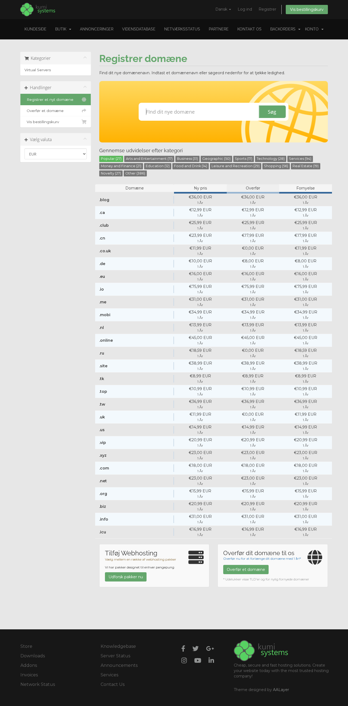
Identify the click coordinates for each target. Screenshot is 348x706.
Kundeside (35, 29)
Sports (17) (243, 159)
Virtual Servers (37, 70)
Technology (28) (271, 159)
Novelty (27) (111, 173)
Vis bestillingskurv (307, 9)
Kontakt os (249, 29)
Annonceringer (96, 29)
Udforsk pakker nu (125, 576)
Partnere (219, 29)
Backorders (284, 29)
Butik (62, 29)
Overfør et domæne (44, 110)
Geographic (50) (216, 159)
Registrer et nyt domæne (48, 99)
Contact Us (113, 684)
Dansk (221, 9)
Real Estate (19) (306, 166)
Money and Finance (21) (121, 166)
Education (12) (158, 166)
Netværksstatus (182, 29)
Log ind (245, 9)
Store (26, 646)
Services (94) (300, 159)
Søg (272, 111)
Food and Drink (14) (190, 166)
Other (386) (135, 173)
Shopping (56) (276, 166)
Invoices (29, 674)
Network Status (37, 684)
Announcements (119, 665)
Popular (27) (111, 159)
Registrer (267, 9)
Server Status (115, 655)
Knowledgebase (118, 646)
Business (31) (187, 159)
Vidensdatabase (139, 29)
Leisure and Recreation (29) (236, 166)
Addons (28, 665)
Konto (313, 29)
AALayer (281, 689)
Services (109, 674)
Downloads (32, 655)
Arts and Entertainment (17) (149, 159)
